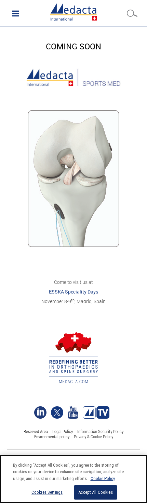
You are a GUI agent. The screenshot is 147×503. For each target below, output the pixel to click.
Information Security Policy (100, 431)
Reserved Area (36, 431)
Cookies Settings (47, 492)
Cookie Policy (103, 478)
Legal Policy (62, 431)
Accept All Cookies (95, 492)
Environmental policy (51, 436)
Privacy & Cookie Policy (93, 436)
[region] (73, 479)
